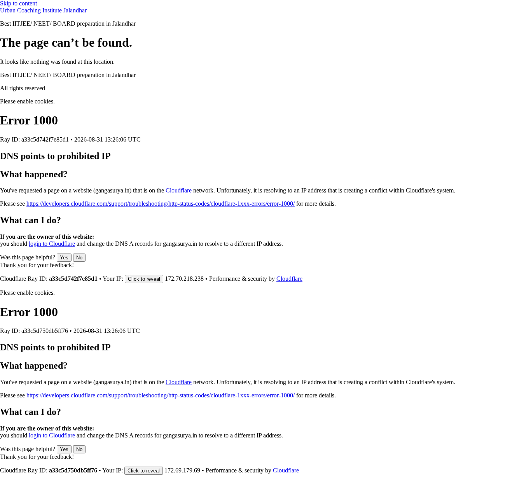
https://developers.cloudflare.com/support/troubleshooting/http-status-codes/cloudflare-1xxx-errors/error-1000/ (160, 203)
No (79, 258)
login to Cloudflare (52, 243)
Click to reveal (144, 279)
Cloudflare (179, 190)
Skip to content (18, 3)
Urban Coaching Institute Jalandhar (43, 10)
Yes (64, 258)
